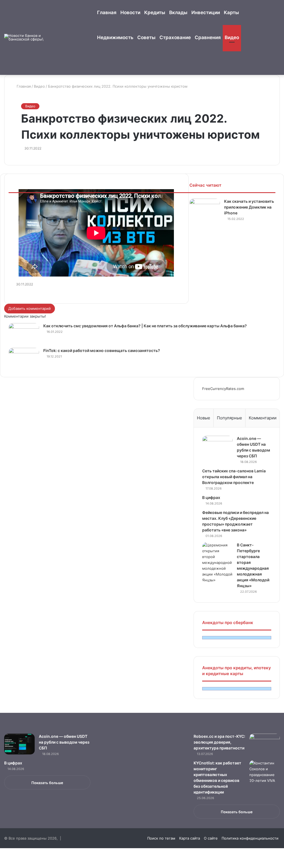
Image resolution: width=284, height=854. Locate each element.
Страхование (175, 37)
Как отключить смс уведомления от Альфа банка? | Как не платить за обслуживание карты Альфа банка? (145, 325)
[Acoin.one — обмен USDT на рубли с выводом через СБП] (217, 446)
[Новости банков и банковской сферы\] (25, 37)
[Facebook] (2, 851)
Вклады (178, 12)
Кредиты (154, 12)
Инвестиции (205, 12)
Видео (232, 37)
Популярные (229, 417)
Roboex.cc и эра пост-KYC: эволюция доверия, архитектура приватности (219, 742)
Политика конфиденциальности (250, 838)
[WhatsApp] (10, 851)
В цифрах (211, 497)
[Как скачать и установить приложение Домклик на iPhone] (204, 209)
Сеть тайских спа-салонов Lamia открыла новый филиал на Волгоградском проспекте (234, 476)
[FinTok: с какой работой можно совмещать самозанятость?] (24, 358)
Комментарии (263, 417)
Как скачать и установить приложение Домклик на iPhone (249, 207)
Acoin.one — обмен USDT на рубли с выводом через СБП (64, 742)
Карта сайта (189, 838)
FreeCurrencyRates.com (223, 388)
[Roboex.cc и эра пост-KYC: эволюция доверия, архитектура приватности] (264, 744)
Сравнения (208, 37)
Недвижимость (115, 37)
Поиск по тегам (161, 838)
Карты (231, 12)
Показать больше (47, 782)
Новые (203, 417)
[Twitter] (6, 851)
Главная (106, 12)
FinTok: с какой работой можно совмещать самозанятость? (101, 350)
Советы (146, 37)
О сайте (211, 838)
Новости (130, 12)
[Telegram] (13, 851)
